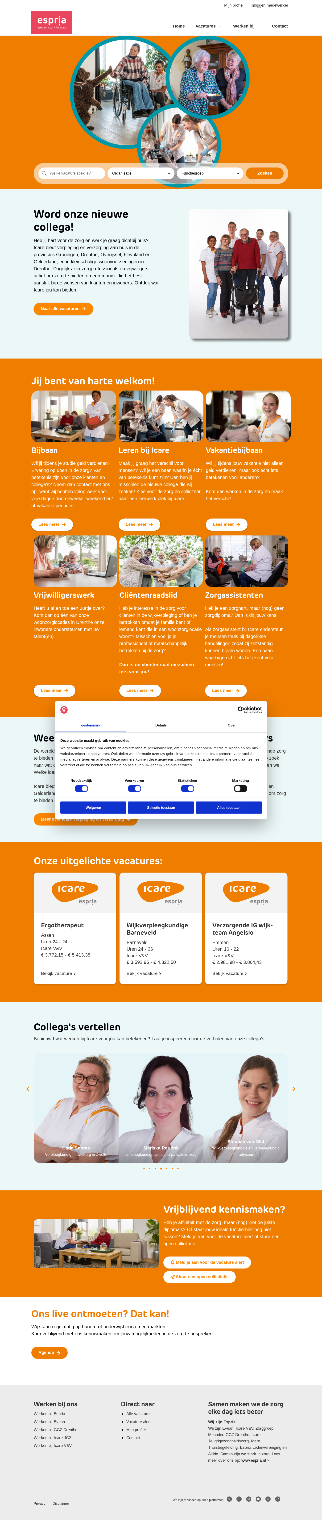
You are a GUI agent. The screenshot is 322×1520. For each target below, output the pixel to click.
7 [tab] (178, 1168)
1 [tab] (144, 1168)
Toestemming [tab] (90, 725)
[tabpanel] (76, 1108)
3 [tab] (155, 1168)
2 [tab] (149, 1168)
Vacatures (206, 26)
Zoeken (264, 173)
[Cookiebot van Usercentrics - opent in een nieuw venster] (241, 710)
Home (179, 26)
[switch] (134, 788)
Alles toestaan (228, 807)
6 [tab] (172, 1168)
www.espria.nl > (255, 1460)
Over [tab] (232, 725)
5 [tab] (166, 1168)
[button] (26, 928)
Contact (280, 26)
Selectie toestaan (161, 807)
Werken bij (244, 26)
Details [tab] (161, 725)
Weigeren (93, 807)
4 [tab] (161, 1168)
